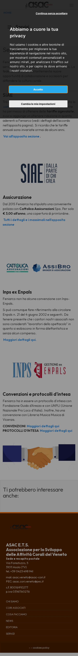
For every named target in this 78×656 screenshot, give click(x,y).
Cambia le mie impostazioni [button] (38, 103)
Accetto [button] (38, 89)
